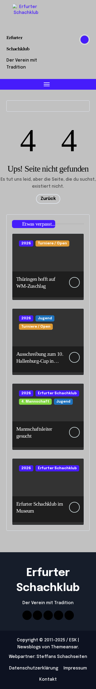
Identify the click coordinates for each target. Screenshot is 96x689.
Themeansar (64, 647)
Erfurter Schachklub (57, 393)
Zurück (48, 198)
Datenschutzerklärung (33, 668)
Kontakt (48, 679)
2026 (26, 243)
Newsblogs (29, 647)
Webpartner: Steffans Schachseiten (48, 656)
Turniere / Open (52, 243)
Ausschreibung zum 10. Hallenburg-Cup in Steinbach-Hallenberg (39, 361)
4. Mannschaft (35, 401)
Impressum (75, 668)
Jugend (45, 318)
